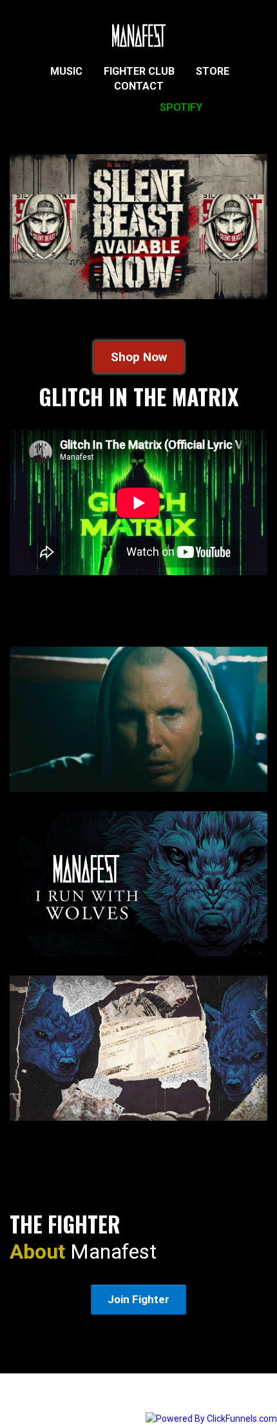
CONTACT (139, 86)
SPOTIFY (181, 107)
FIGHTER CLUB (139, 71)
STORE (212, 71)
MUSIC (66, 71)
